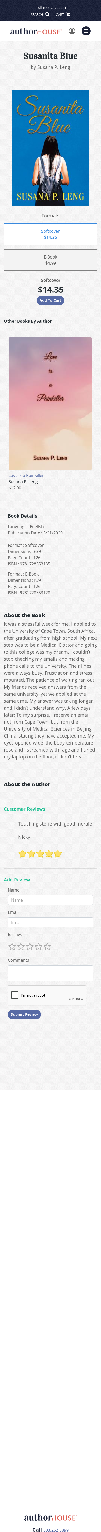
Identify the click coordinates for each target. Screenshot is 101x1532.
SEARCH (37, 14)
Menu (88, 30)
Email (13, 912)
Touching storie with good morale (55, 824)
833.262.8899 (54, 7)
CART (60, 14)
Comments (18, 960)
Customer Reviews (24, 809)
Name (13, 890)
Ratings (15, 934)
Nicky (24, 837)
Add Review (17, 880)
